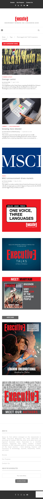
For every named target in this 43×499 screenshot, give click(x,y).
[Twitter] (18, 5)
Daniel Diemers (7, 131)
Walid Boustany (16, 131)
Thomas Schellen (8, 181)
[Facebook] (15, 5)
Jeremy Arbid (7, 82)
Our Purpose (20, 2)
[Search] (39, 30)
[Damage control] (21, 62)
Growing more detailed (12, 129)
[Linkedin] (24, 5)
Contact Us (29, 2)
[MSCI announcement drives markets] (21, 161)
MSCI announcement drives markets (17, 178)
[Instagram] (21, 5)
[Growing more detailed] (21, 111)
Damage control (9, 79)
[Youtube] (27, 5)
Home (3, 37)
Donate (12, 2)
